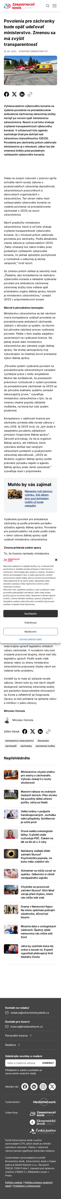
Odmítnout (30, 622)
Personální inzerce (16, 1035)
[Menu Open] (54, 5)
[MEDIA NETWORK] (44, 1102)
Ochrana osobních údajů (30, 639)
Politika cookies (13, 1182)
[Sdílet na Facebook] (6, 94)
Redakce (10, 1044)
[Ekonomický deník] (43, 1122)
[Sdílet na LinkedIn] (22, 94)
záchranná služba (45, 746)
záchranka (26, 746)
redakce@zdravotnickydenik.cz (29, 1012)
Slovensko (43, 740)
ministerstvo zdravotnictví (19, 740)
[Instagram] (43, 1086)
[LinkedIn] (34, 1086)
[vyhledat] (47, 5)
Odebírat (48, 1062)
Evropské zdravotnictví (33, 51)
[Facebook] (24, 1086)
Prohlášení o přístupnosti (27, 1185)
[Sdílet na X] (14, 94)
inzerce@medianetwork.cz (26, 1026)
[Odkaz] (30, 94)
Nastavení (30, 631)
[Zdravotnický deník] (43, 1113)
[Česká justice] (43, 1131)
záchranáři (11, 746)
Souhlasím (30, 613)
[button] (56, 559)
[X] (52, 1086)
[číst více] (15, 494)
